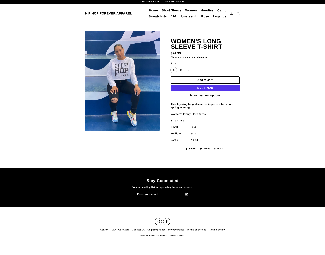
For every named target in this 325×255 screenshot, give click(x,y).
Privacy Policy (176, 229)
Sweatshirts (158, 16)
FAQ (113, 229)
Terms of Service (196, 229)
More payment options (205, 95)
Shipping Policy (156, 229)
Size (173, 63)
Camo (221, 10)
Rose (205, 16)
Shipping (176, 57)
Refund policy (217, 229)
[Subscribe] (186, 194)
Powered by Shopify (177, 235)
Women (191, 10)
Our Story (123, 229)
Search (104, 229)
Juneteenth (188, 16)
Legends (219, 16)
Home (153, 10)
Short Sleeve (171, 10)
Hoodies (207, 10)
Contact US (138, 229)
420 (173, 16)
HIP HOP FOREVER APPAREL (108, 13)
